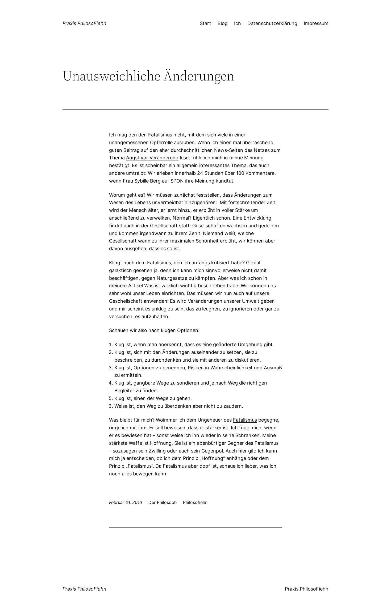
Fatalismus (245, 420)
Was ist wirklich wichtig (170, 285)
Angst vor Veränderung (152, 157)
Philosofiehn (195, 502)
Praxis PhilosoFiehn (84, 23)
